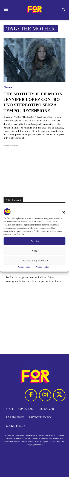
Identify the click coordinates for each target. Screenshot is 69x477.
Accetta (34, 241)
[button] (63, 212)
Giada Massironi (11, 145)
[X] (59, 395)
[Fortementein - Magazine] (34, 10)
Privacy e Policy (42, 266)
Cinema (8, 87)
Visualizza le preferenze (34, 260)
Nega (35, 250)
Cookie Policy (24, 266)
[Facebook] (31, 395)
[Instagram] (45, 395)
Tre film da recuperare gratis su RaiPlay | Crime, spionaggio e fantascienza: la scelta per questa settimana (33, 279)
